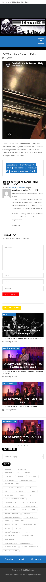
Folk (7, 491)
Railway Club (29, 513)
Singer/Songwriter (13, 532)
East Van (32, 476)
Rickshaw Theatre (12, 517)
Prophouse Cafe (11, 513)
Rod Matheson (20, 168)
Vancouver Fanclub (30, 547)
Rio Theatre (31, 517)
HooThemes (20, 574)
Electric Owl (10, 480)
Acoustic (9, 469)
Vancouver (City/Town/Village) (18, 543)
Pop (33, 510)
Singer (18, 528)
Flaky (9, 168)
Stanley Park (27, 536)
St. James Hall (11, 536)
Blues (27, 473)
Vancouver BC (10, 547)
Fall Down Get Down (13, 487)
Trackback (22, 187)
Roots (7, 528)
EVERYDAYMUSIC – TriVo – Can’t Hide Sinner (19, 406)
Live (31, 495)
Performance (10, 510)
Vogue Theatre (11, 550)
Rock (7, 521)
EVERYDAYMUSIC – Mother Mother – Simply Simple (22, 338)
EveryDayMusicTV (27, 165)
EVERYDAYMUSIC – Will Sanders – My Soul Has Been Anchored (22, 372)
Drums (20, 476)
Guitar (32, 491)
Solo (28, 532)
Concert (8, 476)
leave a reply (12, 187)
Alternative (23, 469)
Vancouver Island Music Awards (23, 171)
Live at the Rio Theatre (14, 499)
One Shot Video (11, 506)
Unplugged (9, 539)
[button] (18, 445)
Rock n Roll (20, 521)
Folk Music (19, 491)
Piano (23, 510)
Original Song (29, 506)
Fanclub (31, 487)
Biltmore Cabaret (12, 473)
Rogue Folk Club (29, 525)
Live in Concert (11, 502)
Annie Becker (12, 165)
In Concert (9, 495)
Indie (22, 495)
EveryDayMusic (27, 480)
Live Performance (30, 502)
